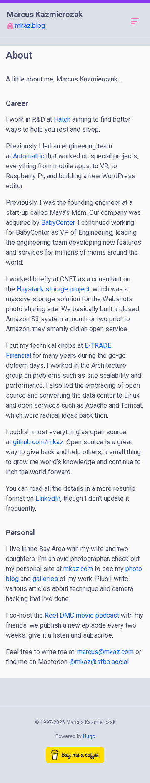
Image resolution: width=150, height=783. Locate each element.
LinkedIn (47, 498)
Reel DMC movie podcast (82, 615)
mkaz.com (78, 569)
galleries (45, 579)
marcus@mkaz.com (105, 652)
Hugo (89, 736)
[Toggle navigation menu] (135, 21)
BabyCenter (58, 223)
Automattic (28, 156)
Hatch (62, 119)
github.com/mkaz (38, 442)
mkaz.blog (30, 26)
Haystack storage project (53, 289)
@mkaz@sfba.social (99, 662)
